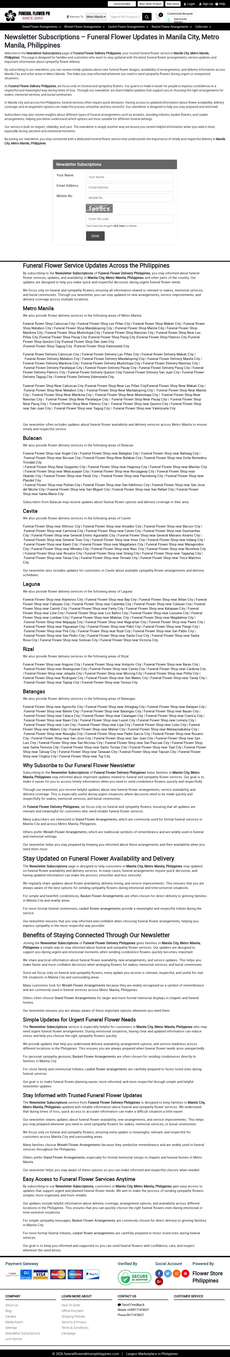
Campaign (69, 1333)
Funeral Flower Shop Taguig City (48, 346)
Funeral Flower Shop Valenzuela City (102, 346)
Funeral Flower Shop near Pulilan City (52, 484)
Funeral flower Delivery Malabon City (52, 358)
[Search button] (147, 16)
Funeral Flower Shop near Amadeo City (112, 526)
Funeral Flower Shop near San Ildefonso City (116, 484)
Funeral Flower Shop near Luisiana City (159, 613)
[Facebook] (159, 1273)
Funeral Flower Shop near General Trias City (56, 539)
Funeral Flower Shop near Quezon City (139, 403)
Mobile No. (65, 195)
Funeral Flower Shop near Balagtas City (109, 453)
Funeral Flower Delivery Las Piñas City (110, 354)
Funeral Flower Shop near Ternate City (109, 557)
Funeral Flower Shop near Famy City (96, 608)
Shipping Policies (73, 1316)
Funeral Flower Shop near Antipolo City (112, 664)
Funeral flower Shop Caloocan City (49, 323)
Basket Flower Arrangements (102, 895)
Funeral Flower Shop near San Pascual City (137, 742)
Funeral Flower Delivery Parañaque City (53, 367)
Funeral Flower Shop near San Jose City (61, 738)
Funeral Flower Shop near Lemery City (166, 720)
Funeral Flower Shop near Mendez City (60, 548)
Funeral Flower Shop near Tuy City (84, 756)
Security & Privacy (74, 1322)
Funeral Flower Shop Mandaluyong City (82, 328)
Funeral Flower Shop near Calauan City (163, 604)
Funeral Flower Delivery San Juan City (151, 372)
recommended (122, 3)
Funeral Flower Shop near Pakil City (114, 626)
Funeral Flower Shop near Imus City (118, 539)
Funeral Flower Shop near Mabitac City (100, 617)
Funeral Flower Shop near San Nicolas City (70, 742)
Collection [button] (201, 27)
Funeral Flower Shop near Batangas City (111, 711)
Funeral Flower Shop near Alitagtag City (115, 706)
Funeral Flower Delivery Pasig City (164, 367)
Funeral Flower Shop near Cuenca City (174, 715)
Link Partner (13, 1339)
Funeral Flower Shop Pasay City (63, 337)
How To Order (71, 1305)
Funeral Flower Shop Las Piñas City (103, 323)
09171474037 (135, 1315)
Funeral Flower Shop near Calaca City (52, 715)
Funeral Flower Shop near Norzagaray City (123, 471)
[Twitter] (168, 1273)
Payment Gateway (21, 1263)
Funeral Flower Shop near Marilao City (178, 466)
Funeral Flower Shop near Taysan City (148, 751)
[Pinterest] (185, 1273)
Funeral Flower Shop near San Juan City (123, 738)
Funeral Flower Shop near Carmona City (53, 530)
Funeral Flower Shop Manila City (140, 328)
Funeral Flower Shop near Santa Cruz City (118, 635)
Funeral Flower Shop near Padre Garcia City (117, 733)
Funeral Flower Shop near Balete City (51, 711)
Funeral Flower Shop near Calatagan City (112, 715)
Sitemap (11, 1327)
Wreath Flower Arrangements (65, 832)
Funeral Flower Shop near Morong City (113, 673)
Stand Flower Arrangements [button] (40, 27)
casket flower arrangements (100, 908)
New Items (173, 3)
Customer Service (188, 1296)
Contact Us (127, 1296)
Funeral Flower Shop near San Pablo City (163, 631)
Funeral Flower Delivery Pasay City (110, 367)
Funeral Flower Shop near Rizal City (104, 631)
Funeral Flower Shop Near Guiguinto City (55, 466)
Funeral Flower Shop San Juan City (88, 341)
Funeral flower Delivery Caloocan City (51, 354)
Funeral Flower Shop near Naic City (117, 548)
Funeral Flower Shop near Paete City (176, 622)
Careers (10, 1316)
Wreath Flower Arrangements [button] (82, 27)
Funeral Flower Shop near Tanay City (177, 677)
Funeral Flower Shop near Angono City (51, 664)
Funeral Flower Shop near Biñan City (166, 599)
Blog (8, 1311)
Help (222, 4)
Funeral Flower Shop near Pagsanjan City (54, 626)
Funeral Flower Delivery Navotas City (170, 363)
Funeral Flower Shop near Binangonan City (55, 668)
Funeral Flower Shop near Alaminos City (53, 599)
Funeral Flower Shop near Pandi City (71, 475)
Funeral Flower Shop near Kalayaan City (155, 608)
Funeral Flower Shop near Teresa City (109, 682)
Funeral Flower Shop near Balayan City (176, 706)
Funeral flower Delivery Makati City (167, 354)
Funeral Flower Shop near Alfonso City (51, 526)
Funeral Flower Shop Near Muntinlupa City (126, 394)
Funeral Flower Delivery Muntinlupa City (110, 363)
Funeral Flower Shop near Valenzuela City (144, 408)
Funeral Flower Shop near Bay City (111, 599)
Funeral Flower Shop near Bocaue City (52, 457)
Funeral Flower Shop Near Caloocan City (53, 385)
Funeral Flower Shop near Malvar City (97, 729)
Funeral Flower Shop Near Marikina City (61, 394)
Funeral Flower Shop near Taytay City (51, 682)
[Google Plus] (159, 1281)
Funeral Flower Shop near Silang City (112, 553)
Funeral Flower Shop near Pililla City (172, 673)
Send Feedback (133, 1304)
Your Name (65, 175)
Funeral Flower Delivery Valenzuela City (84, 376)
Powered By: (203, 1263)
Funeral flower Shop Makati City (156, 323)
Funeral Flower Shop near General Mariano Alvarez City (159, 535)
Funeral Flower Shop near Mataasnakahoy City (162, 729)
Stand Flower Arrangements (96, 819)
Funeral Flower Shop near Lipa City (104, 724)
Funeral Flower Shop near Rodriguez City (53, 677)
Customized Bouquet (180, 13)
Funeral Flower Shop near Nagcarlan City (115, 622)
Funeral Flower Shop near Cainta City (117, 668)
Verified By (127, 1263)
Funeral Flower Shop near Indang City (175, 539)
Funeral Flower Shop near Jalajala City (53, 673)
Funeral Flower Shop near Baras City (171, 664)
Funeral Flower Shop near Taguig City (81, 408)
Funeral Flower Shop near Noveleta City (176, 548)
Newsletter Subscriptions (22, 1333)
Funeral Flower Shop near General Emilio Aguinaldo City (73, 535)
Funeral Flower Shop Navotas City (128, 332)
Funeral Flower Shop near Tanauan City (88, 751)
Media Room (14, 1322)
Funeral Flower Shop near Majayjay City (53, 622)
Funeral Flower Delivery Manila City (173, 358)
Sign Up (208, 4)
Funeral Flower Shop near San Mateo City (117, 677)
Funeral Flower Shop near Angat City (50, 453)
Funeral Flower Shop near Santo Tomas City (94, 747)
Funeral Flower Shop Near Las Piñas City (115, 385)
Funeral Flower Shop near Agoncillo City (53, 706)
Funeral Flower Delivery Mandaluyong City (113, 358)
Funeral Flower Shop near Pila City (49, 631)
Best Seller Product (150, 3)
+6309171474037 (138, 1310)
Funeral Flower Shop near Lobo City (159, 724)
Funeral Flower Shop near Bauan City (171, 711)
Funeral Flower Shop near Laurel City (107, 720)
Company (12, 1296)
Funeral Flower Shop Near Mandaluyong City (119, 390)
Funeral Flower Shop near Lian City (50, 724)
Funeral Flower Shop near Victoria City (129, 640)
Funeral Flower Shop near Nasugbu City (53, 733)
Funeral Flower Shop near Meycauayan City (57, 471)
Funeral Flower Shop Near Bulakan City (112, 457)
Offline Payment (73, 1311)
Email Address (67, 185)
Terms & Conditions (75, 1327)
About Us (11, 1305)
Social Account (168, 1263)
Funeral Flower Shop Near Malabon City (53, 390)
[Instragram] (177, 1273)
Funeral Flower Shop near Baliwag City (170, 453)
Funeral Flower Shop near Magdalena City (163, 617)
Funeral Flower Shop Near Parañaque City (76, 399)
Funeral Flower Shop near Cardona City (177, 668)
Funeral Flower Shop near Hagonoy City (117, 466)
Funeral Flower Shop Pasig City (112, 337)
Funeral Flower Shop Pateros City (162, 337)
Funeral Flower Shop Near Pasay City (139, 399)
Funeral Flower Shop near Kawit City (51, 544)
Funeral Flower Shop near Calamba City (101, 604)
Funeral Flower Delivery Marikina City (50, 363)
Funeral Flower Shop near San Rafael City (143, 489)
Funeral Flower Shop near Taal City (155, 747)
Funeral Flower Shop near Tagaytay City (171, 553)
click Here (118, 225)
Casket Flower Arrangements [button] (126, 27)
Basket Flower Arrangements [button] (170, 27)
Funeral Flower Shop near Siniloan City (69, 640)
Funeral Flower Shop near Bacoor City (172, 526)
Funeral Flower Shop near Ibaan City (50, 720)
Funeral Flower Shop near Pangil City (170, 626)
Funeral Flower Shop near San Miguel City (78, 489)
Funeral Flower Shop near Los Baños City (97, 613)
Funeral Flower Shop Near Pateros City (78, 403)
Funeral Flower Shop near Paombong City (132, 475)
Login (191, 4)
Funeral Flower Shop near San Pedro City (54, 635)
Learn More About (77, 1296)
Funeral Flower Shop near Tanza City (51, 557)
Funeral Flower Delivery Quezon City (95, 372)
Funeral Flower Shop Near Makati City (175, 385)
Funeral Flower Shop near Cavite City (113, 530)
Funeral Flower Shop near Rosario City (53, 553)
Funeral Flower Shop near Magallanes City (111, 544)
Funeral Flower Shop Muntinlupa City (72, 332)
